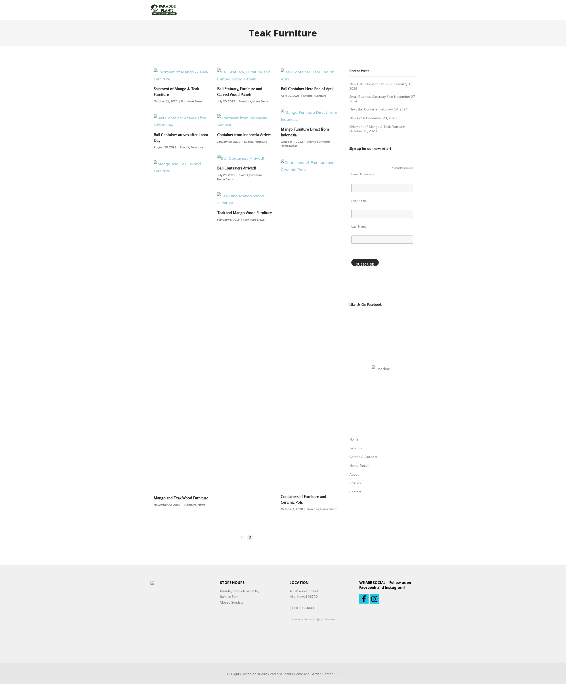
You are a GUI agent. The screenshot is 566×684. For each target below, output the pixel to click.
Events (308, 96)
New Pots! (357, 118)
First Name (359, 201)
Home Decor (260, 101)
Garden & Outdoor (363, 457)
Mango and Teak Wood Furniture (181, 497)
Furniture (187, 101)
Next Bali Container (364, 109)
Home (354, 439)
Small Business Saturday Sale (371, 97)
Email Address (362, 174)
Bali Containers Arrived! (236, 167)
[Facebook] (364, 599)
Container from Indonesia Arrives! (245, 134)
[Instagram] (374, 599)
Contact (355, 492)
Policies (355, 483)
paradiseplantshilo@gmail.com (312, 619)
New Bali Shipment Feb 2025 (371, 84)
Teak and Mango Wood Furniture (244, 212)
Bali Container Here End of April (307, 88)
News (199, 101)
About (354, 475)
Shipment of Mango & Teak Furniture (377, 127)
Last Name (359, 226)
